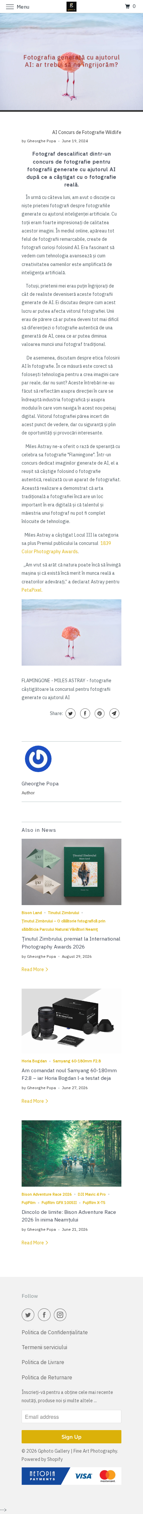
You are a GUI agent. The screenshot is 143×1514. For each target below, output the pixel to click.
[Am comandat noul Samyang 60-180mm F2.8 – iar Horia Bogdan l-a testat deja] (71, 1021)
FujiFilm (29, 1202)
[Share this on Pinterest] (99, 713)
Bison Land (32, 912)
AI (54, 132)
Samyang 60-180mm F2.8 (77, 1060)
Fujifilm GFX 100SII (59, 1202)
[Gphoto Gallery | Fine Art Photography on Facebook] (45, 1314)
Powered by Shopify (42, 1459)
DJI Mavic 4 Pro (92, 1194)
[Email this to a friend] (113, 713)
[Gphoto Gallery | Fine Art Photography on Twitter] (29, 1314)
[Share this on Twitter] (69, 713)
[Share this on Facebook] (84, 713)
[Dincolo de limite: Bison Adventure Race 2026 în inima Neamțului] (71, 1153)
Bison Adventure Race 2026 (47, 1194)
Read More (33, 969)
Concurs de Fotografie (81, 132)
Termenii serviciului (44, 1347)
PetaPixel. (32, 590)
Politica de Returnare (47, 1377)
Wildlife (113, 132)
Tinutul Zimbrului (63, 912)
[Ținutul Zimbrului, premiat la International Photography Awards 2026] (71, 872)
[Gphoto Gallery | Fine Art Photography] (71, 6)
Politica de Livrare (43, 1362)
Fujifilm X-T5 (94, 1202)
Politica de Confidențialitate (55, 1332)
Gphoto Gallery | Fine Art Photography (77, 1451)
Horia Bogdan (34, 1060)
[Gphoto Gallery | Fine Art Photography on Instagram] (61, 1314)
